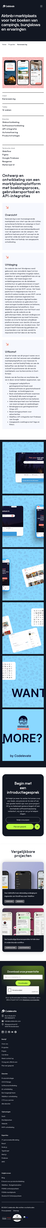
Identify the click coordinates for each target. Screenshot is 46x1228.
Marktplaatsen (7, 1120)
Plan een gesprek (8, 1066)
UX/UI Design (6, 1082)
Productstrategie (8, 1078)
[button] (41, 6)
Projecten (5, 1047)
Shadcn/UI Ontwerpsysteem (11, 1196)
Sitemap (16, 1211)
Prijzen (4, 1051)
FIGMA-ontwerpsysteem (10, 1189)
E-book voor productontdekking (13, 1181)
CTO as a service (7, 1100)
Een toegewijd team (8, 1093)
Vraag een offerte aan (9, 1062)
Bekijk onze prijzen (23, 820)
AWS (3, 1162)
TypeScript (5, 1151)
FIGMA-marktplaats (9, 1192)
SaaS (3, 1116)
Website (4, 1124)
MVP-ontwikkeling (8, 1127)
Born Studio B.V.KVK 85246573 (10, 1017)
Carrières (5, 1055)
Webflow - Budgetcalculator (11, 1185)
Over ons (5, 1044)
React (4, 1143)
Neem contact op (8, 1058)
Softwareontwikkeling (9, 1086)
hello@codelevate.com (13, 1021)
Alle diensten (6, 1104)
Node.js (4, 1147)
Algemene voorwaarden (31, 1000)
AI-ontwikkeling (7, 1089)
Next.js (4, 1154)
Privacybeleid (6, 1211)
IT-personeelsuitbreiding (10, 1140)
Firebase (5, 1158)
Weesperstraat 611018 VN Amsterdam (12, 1025)
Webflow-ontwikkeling (9, 1096)
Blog (3, 1178)
